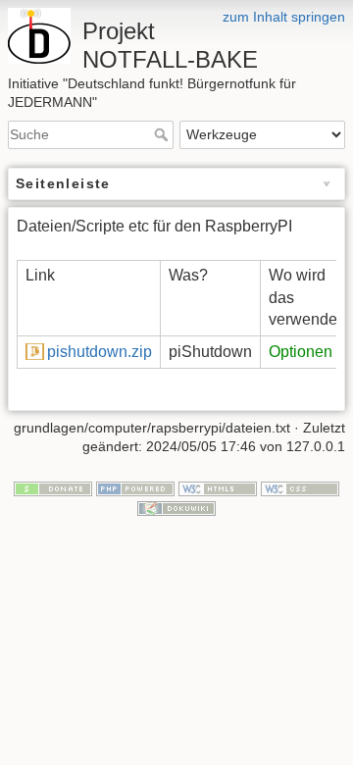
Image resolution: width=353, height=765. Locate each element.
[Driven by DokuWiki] (176, 507)
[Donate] (53, 487)
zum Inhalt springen (284, 17)
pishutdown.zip (99, 351)
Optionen (300, 351)
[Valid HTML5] (217, 487)
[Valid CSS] (300, 487)
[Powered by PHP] (135, 487)
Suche (163, 134)
